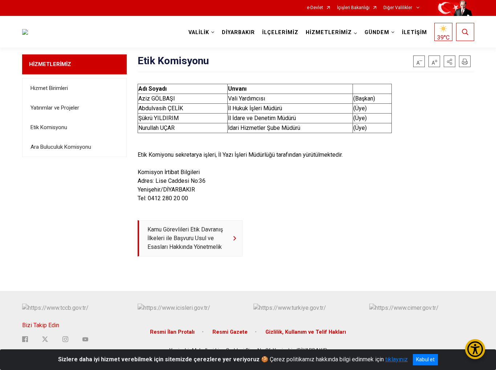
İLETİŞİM (414, 32)
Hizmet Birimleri (49, 88)
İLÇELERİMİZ (280, 32)
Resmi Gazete (230, 332)
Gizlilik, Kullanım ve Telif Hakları (305, 332)
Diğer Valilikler (398, 7)
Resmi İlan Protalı (172, 332)
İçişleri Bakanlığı (353, 7)
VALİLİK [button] (198, 32)
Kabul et (425, 359)
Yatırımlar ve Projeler (55, 107)
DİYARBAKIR (238, 32)
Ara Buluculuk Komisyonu (61, 147)
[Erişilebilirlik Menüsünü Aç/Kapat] (475, 349)
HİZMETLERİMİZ (50, 64)
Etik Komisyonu (49, 127)
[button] (449, 61)
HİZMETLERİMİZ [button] (329, 32)
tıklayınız (396, 359)
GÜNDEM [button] (377, 32)
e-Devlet (315, 7)
